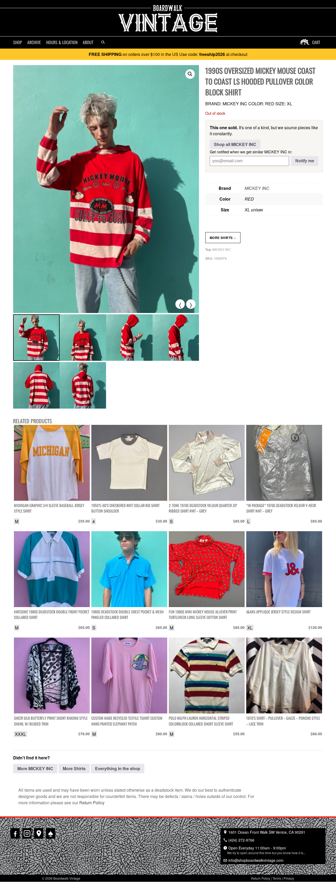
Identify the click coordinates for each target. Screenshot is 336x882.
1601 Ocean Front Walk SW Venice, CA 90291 (266, 832)
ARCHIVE (34, 42)
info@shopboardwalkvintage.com (255, 860)
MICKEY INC (257, 188)
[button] (190, 74)
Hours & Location (61, 42)
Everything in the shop (117, 768)
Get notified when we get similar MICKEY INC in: (251, 151)
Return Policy (91, 803)
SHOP (17, 42)
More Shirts (223, 237)
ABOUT (88, 42)
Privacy (289, 878)
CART (316, 42)
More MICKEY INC (35, 768)
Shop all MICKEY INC (235, 144)
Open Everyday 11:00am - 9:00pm (266, 850)
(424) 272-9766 (240, 840)
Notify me (304, 161)
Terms (276, 878)
